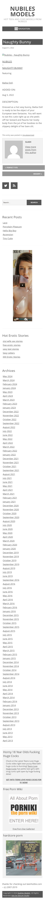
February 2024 (10, 384)
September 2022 (11, 423)
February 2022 (10, 450)
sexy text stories (11, 349)
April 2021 (8, 490)
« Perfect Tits (11, 167)
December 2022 (11, 411)
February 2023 (10, 403)
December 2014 (11, 662)
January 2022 (9, 454)
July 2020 (7, 525)
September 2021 (11, 470)
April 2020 (8, 537)
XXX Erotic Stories (11, 356)
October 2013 (9, 717)
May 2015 (7, 642)
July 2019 (7, 572)
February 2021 (10, 497)
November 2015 (11, 619)
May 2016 (7, 595)
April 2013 (8, 740)
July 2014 (7, 681)
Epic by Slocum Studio (20, 895)
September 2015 (11, 627)
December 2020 (11, 505)
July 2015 (7, 634)
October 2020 (9, 513)
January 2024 (9, 388)
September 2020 (11, 517)
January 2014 (9, 705)
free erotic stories (12, 345)
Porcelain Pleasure (12, 226)
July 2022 (7, 431)
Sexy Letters (9, 353)
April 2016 (8, 599)
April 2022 (8, 443)
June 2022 (8, 435)
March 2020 (9, 540)
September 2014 (11, 674)
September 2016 (11, 580)
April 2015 (8, 646)
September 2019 (11, 564)
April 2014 (8, 693)
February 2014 (10, 701)
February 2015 (10, 654)
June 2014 (8, 685)
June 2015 (8, 638)
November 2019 (11, 556)
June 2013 (8, 732)
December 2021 (11, 458)
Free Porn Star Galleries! (24, 829)
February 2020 (10, 544)
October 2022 (9, 419)
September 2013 (11, 721)
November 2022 (11, 415)
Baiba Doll (7, 82)
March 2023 (9, 399)
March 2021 (9, 493)
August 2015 (9, 631)
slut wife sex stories (13, 341)
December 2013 (11, 709)
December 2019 (11, 552)
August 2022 (9, 427)
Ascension (8, 234)
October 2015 (9, 623)
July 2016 (7, 587)
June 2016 (8, 591)
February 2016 (10, 607)
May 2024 (7, 376)
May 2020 (7, 533)
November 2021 (11, 462)
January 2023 (9, 407)
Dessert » (37, 174)
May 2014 (7, 689)
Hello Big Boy (9, 230)
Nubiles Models (22, 11)
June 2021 (8, 482)
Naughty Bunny (12, 68)
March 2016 (9, 603)
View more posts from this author (30, 149)
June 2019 (8, 576)
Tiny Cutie (8, 238)
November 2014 (11, 666)
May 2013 (7, 736)
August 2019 (9, 568)
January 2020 (9, 548)
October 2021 (9, 466)
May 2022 (7, 439)
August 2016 (9, 584)
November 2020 (11, 509)
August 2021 (9, 474)
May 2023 (7, 392)
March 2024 (9, 380)
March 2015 (9, 650)
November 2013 (11, 713)
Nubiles (7, 61)
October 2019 (9, 560)
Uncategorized (28, 135)
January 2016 (9, 611)
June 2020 (8, 529)
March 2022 (9, 446)
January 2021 (9, 501)
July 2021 (7, 478)
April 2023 (8, 396)
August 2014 (9, 678)
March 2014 (9, 697)
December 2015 (11, 615)
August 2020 (9, 521)
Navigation (24, 29)
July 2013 (7, 728)
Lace (5, 222)
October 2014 (9, 670)
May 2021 (7, 486)
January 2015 (9, 658)
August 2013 (9, 725)
